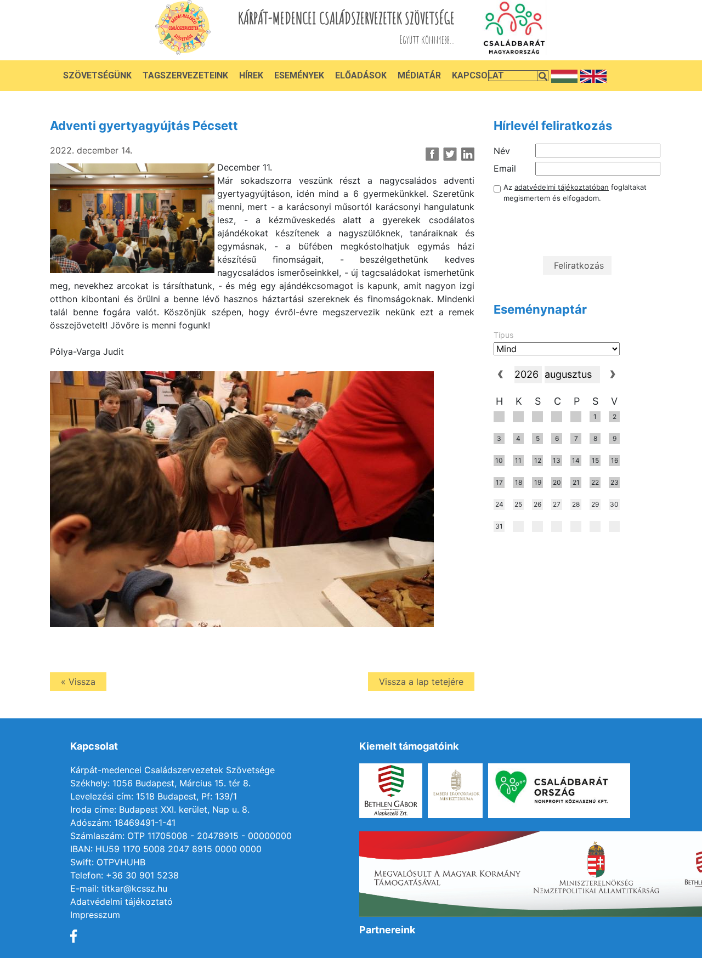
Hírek (251, 75)
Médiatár (419, 75)
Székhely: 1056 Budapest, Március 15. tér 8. (160, 783)
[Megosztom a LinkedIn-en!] (467, 154)
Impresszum (95, 914)
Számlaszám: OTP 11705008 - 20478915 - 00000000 (181, 835)
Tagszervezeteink (185, 75)
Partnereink (387, 930)
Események (299, 75)
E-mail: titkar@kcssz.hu (118, 888)
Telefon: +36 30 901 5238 (124, 875)
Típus (503, 334)
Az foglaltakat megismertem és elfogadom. (575, 192)
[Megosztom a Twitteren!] (450, 154)
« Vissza (78, 681)
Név (502, 150)
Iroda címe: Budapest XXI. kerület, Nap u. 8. (160, 809)
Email (505, 168)
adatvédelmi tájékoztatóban (561, 187)
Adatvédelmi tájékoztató (121, 901)
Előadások (361, 75)
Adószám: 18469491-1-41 (123, 822)
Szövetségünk (97, 75)
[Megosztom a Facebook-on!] (432, 154)
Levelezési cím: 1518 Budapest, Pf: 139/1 (153, 796)
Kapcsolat (478, 75)
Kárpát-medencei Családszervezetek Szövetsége (172, 769)
